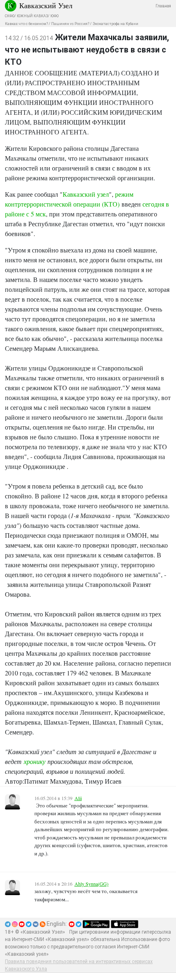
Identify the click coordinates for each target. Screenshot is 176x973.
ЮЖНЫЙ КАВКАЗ (32, 16)
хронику (34, 761)
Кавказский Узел (45, 5)
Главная (163, 6)
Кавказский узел (86, 194)
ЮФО (54, 16)
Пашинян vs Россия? (70, 24)
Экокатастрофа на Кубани (115, 24)
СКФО (9, 16)
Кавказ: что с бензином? (26, 24)
